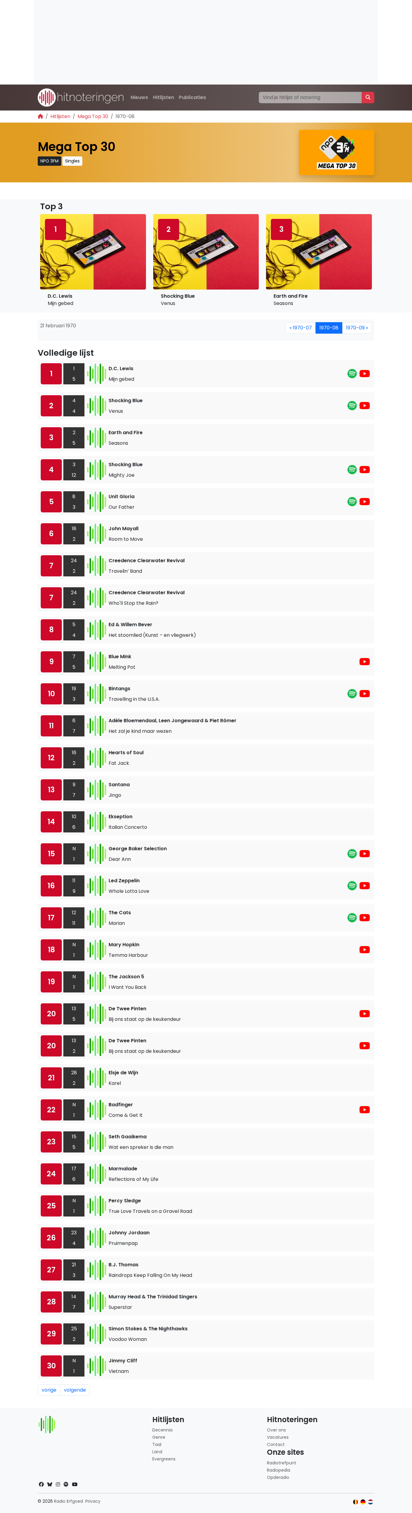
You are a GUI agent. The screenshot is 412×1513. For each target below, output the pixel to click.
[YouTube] (364, 375)
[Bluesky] (49, 1484)
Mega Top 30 (93, 116)
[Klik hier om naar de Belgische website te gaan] (355, 1502)
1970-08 (328, 327)
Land (157, 1452)
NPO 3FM (49, 161)
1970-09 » (357, 327)
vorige (49, 1389)
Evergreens (164, 1459)
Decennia (162, 1430)
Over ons (276, 1430)
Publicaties (192, 97)
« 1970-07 (301, 327)
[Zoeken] (368, 97)
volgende (75, 1389)
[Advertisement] (206, 42)
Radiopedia (278, 1470)
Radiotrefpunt (281, 1463)
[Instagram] (58, 1484)
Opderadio (278, 1477)
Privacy (92, 1501)
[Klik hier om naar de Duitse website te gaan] (363, 1502)
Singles (72, 161)
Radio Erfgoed (68, 1501)
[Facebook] (41, 1484)
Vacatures (278, 1437)
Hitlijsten (163, 97)
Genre (158, 1437)
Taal (156, 1444)
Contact (276, 1444)
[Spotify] (352, 375)
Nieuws (139, 97)
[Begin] (40, 116)
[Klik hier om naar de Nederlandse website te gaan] (370, 1502)
